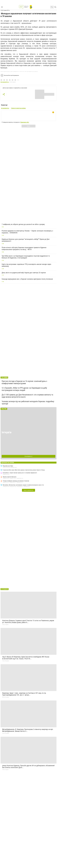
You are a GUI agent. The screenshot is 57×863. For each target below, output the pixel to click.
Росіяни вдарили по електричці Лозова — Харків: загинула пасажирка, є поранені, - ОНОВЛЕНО (27, 232)
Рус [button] (52, 7)
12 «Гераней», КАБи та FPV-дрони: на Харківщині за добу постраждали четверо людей (24, 389)
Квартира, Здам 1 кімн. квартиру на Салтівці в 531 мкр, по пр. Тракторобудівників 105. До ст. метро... (24, 694)
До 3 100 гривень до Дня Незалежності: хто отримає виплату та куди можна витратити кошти (27, 396)
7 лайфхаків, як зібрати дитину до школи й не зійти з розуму (23, 224)
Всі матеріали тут (28, 456)
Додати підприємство (28, 490)
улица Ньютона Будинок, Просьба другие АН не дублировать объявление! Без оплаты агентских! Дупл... (28, 767)
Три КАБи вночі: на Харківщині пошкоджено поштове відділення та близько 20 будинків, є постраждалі (26, 257)
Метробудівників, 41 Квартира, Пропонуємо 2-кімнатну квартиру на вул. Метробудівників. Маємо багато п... (27, 730)
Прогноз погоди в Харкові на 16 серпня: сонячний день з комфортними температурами (24, 382)
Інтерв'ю (6, 432)
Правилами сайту (25, 122)
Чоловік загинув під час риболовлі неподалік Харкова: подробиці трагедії (28, 402)
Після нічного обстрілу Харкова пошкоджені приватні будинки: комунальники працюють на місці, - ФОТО (24, 248)
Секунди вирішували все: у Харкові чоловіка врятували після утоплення (27, 279)
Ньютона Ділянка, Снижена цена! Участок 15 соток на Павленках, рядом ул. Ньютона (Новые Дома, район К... (28, 621)
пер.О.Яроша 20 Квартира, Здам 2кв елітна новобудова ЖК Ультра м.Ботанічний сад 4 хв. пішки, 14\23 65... (25, 658)
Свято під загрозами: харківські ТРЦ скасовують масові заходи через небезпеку (26, 265)
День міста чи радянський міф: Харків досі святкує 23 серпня (24, 273)
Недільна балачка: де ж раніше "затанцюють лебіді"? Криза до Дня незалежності (25, 240)
